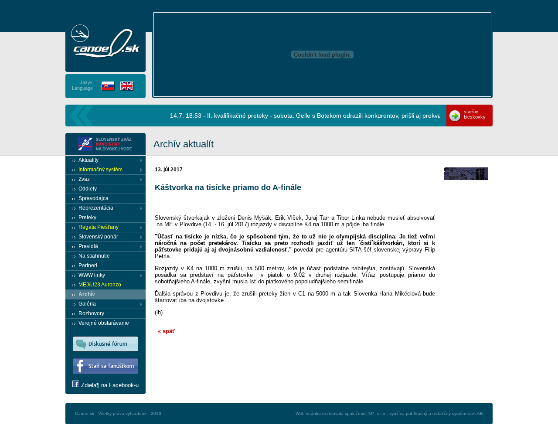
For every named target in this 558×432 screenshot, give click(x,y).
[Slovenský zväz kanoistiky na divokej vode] (105, 41)
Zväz (84, 179)
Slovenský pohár (98, 237)
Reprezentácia (95, 208)
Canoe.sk (84, 413)
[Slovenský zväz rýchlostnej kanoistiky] (105, 144)
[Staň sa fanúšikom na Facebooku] (105, 378)
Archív (86, 294)
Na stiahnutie (94, 256)
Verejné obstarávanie (103, 323)
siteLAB (475, 413)
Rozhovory (91, 313)
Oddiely (87, 189)
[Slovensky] (108, 86)
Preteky (87, 217)
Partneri (87, 265)
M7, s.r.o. (377, 413)
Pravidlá (88, 246)
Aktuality (88, 160)
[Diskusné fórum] (105, 356)
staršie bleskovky (475, 114)
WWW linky (91, 275)
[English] (127, 86)
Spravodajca (93, 198)
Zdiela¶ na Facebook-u (110, 385)
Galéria (87, 304)
